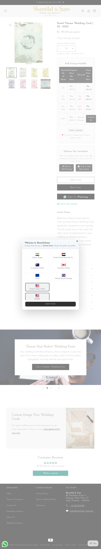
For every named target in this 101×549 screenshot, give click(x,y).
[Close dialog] (77, 241)
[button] (37, 256)
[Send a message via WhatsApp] (5, 544)
